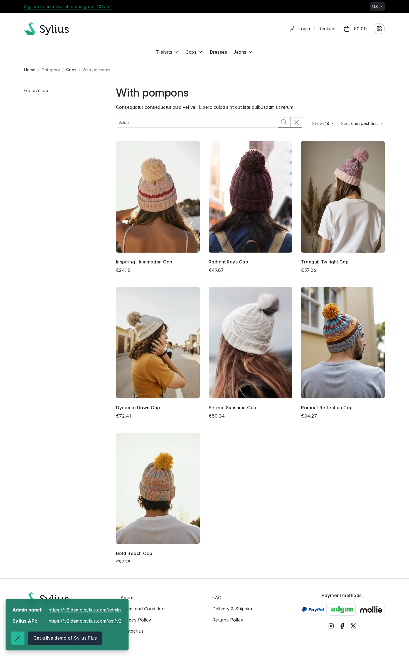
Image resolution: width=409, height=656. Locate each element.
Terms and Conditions (143, 608)
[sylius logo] (46, 28)
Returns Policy (227, 620)
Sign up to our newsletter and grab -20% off (68, 6)
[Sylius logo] (46, 598)
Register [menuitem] (327, 28)
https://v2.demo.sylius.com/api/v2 (85, 621)
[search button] (284, 122)
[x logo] (353, 626)
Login (304, 28)
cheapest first (360, 123)
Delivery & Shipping (232, 608)
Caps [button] (191, 52)
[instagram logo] (331, 626)
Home (30, 69)
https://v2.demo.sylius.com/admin (85, 610)
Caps (71, 69)
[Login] (379, 28)
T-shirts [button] (164, 52)
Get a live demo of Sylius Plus (65, 638)
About (127, 597)
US (375, 6)
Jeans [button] (240, 52)
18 (321, 123)
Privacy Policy (135, 620)
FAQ (216, 597)
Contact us (132, 631)
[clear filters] (296, 122)
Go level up (36, 90)
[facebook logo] (342, 626)
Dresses (218, 52)
